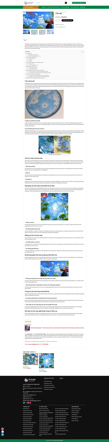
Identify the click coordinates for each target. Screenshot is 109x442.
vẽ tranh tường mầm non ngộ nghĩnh (46, 426)
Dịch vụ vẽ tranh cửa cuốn (44, 410)
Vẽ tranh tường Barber (43, 416)
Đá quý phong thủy (75, 412)
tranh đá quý (37, 257)
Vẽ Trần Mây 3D (61, 24)
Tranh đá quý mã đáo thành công (29, 422)
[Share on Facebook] (56, 27)
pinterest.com (43, 341)
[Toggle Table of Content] (82, 52)
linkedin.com (49, 341)
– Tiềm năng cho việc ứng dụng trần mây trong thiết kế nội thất (38, 76)
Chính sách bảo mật (48, 381)
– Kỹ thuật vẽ (30, 61)
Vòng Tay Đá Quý (75, 420)
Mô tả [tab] (25, 40)
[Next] (52, 20)
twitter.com (39, 341)
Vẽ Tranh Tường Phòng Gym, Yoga (45, 422)
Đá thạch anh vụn (75, 7)
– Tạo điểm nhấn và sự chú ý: (33, 67)
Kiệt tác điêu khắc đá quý (53, 7)
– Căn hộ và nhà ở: (31, 63)
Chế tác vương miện (65, 7)
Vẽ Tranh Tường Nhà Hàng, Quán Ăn (46, 418)
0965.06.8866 (45, 344)
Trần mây (27, 44)
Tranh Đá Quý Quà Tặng (27, 428)
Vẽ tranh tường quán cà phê (60, 410)
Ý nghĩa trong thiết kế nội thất (33, 54)
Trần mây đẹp (41, 370)
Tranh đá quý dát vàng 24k (28, 414)
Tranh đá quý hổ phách (27, 418)
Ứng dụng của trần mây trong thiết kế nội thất (34, 62)
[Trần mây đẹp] (46, 360)
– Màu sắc (30, 59)
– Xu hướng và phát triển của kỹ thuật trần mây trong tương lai (38, 75)
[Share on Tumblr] (65, 27)
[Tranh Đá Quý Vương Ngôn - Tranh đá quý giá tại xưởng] (28, 3)
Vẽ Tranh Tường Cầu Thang (60, 428)
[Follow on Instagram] (24, 403)
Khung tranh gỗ (74, 414)
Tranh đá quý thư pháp (27, 432)
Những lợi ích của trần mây (31, 66)
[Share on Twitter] (58, 27)
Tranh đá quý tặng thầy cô (28, 430)
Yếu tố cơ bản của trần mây (31, 57)
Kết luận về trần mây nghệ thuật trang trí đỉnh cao (35, 77)
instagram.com (54, 341)
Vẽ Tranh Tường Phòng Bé (60, 420)
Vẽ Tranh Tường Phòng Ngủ (60, 418)
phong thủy (71, 162)
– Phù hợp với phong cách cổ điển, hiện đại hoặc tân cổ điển (38, 71)
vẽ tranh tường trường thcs (44, 430)
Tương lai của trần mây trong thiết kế (33, 74)
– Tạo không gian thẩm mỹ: (32, 68)
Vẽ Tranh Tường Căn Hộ (43, 424)
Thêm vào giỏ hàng (67, 20)
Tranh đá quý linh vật (27, 420)
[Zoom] (24, 27)
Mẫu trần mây (25, 367)
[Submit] (66, 3)
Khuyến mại (82, 7)
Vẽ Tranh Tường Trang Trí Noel (61, 426)
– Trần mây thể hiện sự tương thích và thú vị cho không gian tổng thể (39, 72)
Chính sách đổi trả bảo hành (49, 387)
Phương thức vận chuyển (49, 385)
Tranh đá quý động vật (27, 416)
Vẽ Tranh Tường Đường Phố (60, 424)
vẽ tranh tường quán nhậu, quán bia (62, 414)
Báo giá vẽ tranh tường (43, 408)
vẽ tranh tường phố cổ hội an (60, 416)
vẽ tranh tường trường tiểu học (45, 428)
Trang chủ (43, 7)
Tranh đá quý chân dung (27, 412)
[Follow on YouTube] (28, 403)
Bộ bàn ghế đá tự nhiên (76, 408)
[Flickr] (30, 403)
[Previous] (25, 20)
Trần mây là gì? (29, 53)
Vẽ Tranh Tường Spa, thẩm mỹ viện (46, 420)
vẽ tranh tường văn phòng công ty (61, 412)
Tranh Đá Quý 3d (26, 408)
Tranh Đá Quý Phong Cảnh (28, 424)
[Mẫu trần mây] (30, 359)
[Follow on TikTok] (26, 403)
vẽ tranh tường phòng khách (60, 434)
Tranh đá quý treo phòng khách (29, 434)
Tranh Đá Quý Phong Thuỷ (28, 426)
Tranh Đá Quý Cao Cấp (27, 410)
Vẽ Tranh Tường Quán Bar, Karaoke (62, 408)
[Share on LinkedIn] (62, 27)
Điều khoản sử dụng (48, 383)
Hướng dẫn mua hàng (48, 389)
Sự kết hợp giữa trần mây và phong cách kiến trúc (35, 70)
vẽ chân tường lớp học (43, 432)
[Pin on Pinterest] (60, 27)
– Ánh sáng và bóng (31, 58)
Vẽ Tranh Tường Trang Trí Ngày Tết (62, 422)
